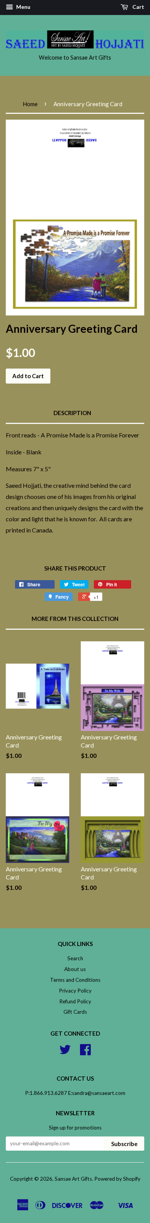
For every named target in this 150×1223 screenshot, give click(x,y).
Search (75, 958)
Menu (22, 6)
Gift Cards (75, 1012)
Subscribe (124, 1143)
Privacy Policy (75, 991)
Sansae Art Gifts (73, 1179)
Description (72, 412)
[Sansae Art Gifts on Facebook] (85, 1052)
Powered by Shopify (117, 1179)
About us (75, 969)
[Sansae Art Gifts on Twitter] (65, 1052)
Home (30, 103)
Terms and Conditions (75, 980)
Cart (137, 6)
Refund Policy (75, 1001)
